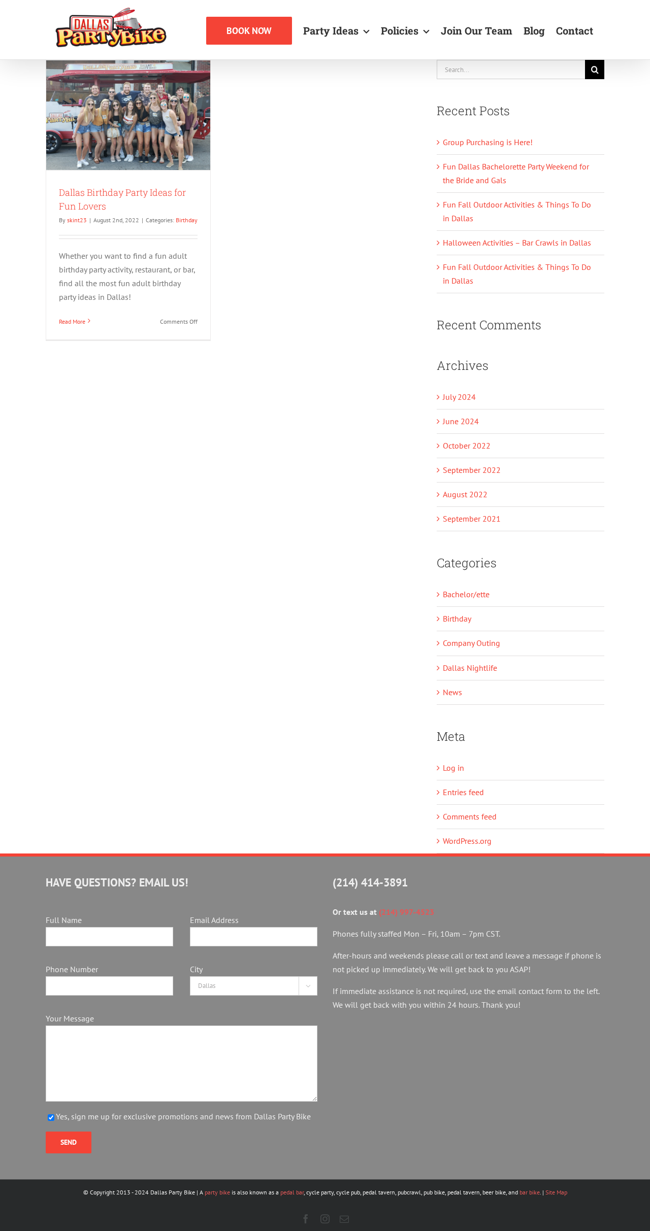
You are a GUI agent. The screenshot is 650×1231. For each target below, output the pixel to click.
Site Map (556, 1192)
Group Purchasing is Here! (488, 142)
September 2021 (472, 519)
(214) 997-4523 (406, 912)
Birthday (187, 220)
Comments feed (470, 816)
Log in (453, 768)
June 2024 (461, 421)
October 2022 (467, 445)
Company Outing (471, 643)
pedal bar (292, 1192)
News (452, 692)
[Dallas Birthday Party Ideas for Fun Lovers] (128, 115)
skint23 (77, 220)
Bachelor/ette (466, 594)
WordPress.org (467, 841)
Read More (72, 321)
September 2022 (472, 470)
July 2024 (459, 397)
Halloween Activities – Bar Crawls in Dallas (517, 242)
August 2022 (465, 494)
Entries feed (463, 792)
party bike (217, 1192)
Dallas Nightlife (470, 668)
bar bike (529, 1192)
